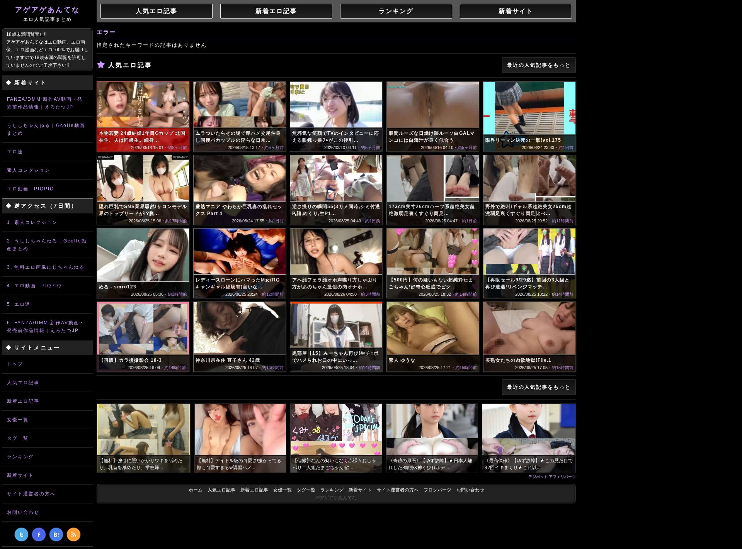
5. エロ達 (19, 304)
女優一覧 (18, 419)
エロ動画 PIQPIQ (30, 188)
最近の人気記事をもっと (539, 65)
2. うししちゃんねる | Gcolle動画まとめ (47, 244)
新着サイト (20, 475)
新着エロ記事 (23, 401)
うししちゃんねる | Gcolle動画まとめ (46, 129)
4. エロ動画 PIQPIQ (34, 285)
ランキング (20, 456)
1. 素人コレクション (32, 222)
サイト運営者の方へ (31, 493)
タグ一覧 (18, 438)
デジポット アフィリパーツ (552, 476)
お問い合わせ (23, 512)
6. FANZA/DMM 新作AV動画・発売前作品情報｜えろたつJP (46, 326)
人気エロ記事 (23, 382)
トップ (15, 364)
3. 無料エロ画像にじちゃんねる (46, 267)
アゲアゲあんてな (47, 14)
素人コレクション (28, 170)
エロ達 (15, 151)
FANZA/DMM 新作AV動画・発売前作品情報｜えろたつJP (45, 103)
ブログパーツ (437, 490)
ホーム (196, 490)
